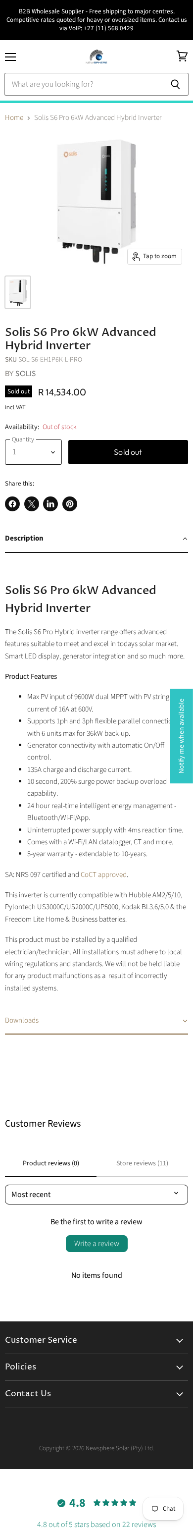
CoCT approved (104, 875)
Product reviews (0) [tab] (51, 1163)
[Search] (175, 84)
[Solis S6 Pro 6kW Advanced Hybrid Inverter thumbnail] (17, 292)
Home (14, 117)
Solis (25, 373)
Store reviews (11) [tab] (142, 1163)
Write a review (96, 1243)
